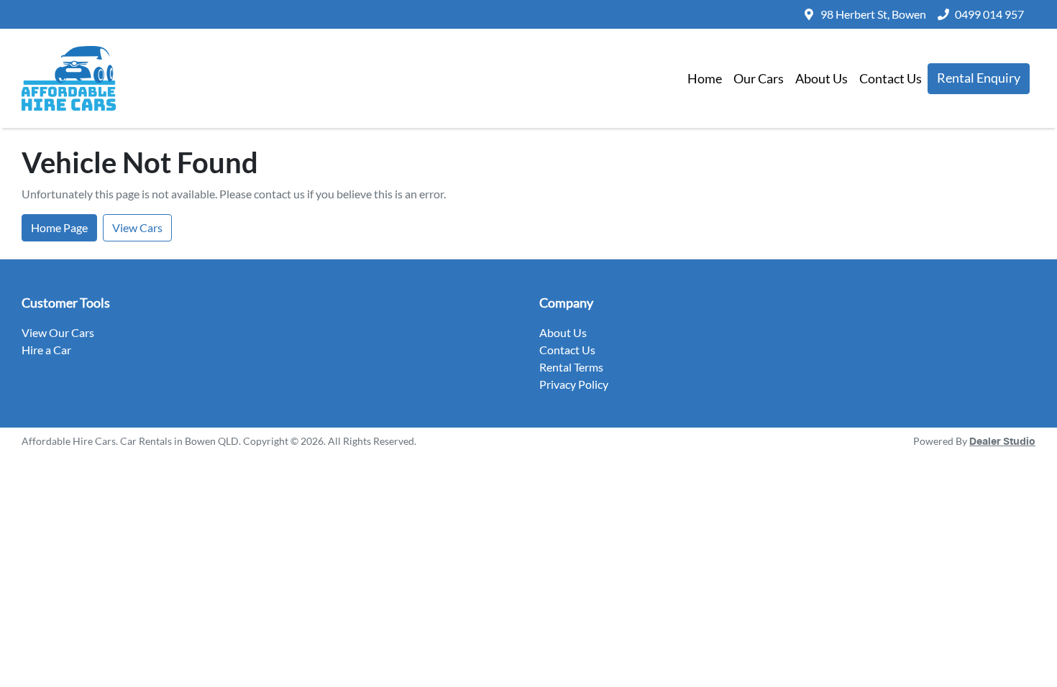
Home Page (59, 227)
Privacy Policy (573, 384)
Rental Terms (571, 367)
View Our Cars (58, 332)
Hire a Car (46, 349)
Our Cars (758, 78)
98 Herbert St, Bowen (873, 14)
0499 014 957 (989, 14)
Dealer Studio (1002, 442)
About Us (821, 78)
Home (704, 78)
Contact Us (890, 78)
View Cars (137, 227)
